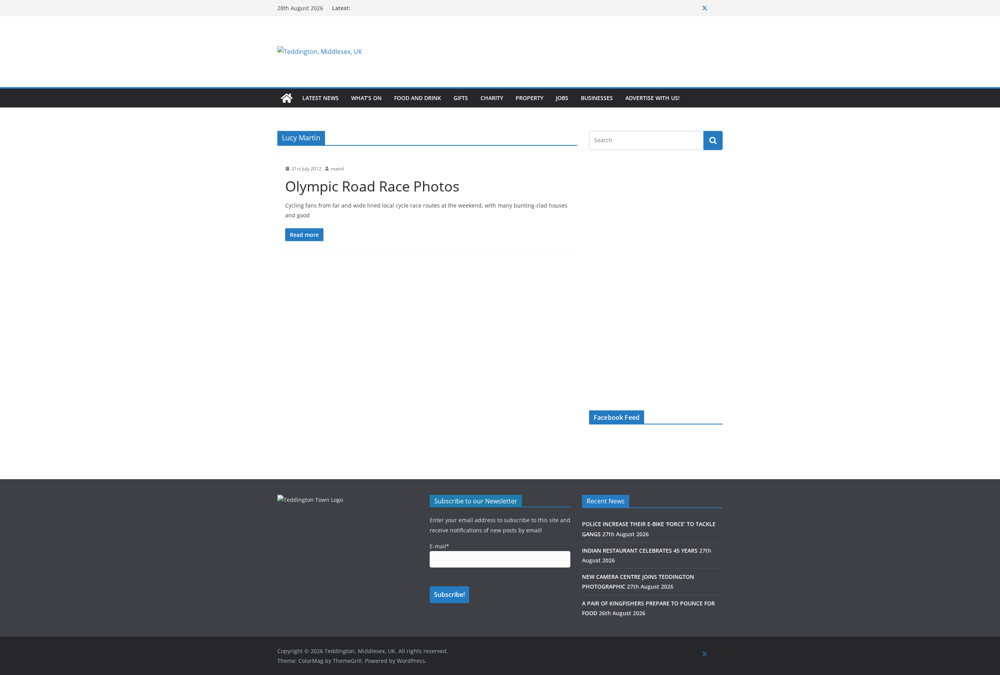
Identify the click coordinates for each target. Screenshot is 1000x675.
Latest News (320, 98)
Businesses (597, 98)
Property (529, 98)
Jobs (562, 98)
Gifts (461, 98)
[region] (596, 51)
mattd (337, 168)
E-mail (439, 546)
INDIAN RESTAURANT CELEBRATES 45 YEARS (640, 550)
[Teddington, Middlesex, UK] (286, 98)
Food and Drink (417, 98)
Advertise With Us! (652, 98)
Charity (491, 98)
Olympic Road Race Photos (372, 186)
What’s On (366, 98)
